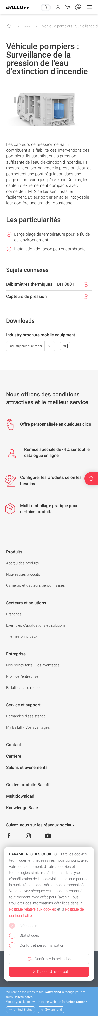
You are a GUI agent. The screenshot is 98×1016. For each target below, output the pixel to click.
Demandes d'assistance (26, 716)
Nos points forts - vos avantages (33, 665)
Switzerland (53, 1009)
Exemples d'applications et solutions (36, 625)
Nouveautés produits (23, 574)
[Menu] (89, 7)
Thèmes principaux (21, 636)
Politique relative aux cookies (32, 909)
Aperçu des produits (22, 563)
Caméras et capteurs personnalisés (35, 585)
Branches (14, 614)
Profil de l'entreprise (22, 676)
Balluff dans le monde (23, 687)
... (27, 24)
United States (23, 1009)
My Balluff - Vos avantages (28, 727)
